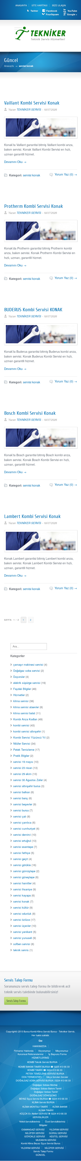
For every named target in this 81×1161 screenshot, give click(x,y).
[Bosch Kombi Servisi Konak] (40, 447)
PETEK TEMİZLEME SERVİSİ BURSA (45, 1073)
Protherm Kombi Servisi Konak (33, 206)
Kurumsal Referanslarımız (31, 1054)
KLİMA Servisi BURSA (43, 1102)
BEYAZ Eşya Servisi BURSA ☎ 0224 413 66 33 (43, 1098)
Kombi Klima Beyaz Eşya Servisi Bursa (40, 1143)
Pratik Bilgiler (21, 756)
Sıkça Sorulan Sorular (57, 1076)
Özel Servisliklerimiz (55, 1121)
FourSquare (52, 14)
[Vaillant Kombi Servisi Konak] (40, 137)
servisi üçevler (22, 926)
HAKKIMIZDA (39, 1046)
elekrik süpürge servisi (26, 683)
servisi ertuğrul (22, 841)
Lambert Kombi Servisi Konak (32, 516)
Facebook (51, 10)
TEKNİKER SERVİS (29, 109)
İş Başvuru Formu (57, 1054)
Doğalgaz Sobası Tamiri (46, 1091)
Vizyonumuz (44, 1050)
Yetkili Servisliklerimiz (29, 1121)
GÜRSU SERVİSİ (58, 1133)
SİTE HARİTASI (39, 5)
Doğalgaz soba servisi (26, 671)
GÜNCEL (40, 1154)
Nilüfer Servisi (21, 743)
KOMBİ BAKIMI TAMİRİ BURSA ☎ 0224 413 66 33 (44, 1066)
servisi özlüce (21, 920)
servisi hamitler (22, 883)
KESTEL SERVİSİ (59, 1136)
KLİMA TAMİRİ (46, 1110)
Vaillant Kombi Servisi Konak (31, 103)
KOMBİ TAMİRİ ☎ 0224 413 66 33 (44, 1070)
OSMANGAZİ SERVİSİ (32, 1129)
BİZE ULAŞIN (59, 5)
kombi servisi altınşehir (27, 731)
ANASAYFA (21, 5)
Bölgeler (43, 1125)
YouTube (72, 10)
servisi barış (20, 798)
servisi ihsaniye (22, 889)
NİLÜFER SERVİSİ (34, 1133)
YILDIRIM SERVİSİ (58, 1129)
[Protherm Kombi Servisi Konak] (40, 240)
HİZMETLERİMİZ (40, 1057)
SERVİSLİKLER (40, 1117)
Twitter (34, 10)
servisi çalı (19, 816)
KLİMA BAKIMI (60, 1106)
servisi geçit (20, 859)
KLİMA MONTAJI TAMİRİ (35, 1106)
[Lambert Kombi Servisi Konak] (40, 550)
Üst (40, 1040)
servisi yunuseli (22, 938)
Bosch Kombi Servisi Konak (30, 413)
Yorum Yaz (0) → (66, 174)
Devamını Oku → (15, 162)
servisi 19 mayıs (23, 762)
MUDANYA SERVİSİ (46, 1140)
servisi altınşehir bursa (26, 786)
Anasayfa (9, 66)
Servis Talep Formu (16, 1000)
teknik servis (21, 950)
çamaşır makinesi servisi (28, 664)
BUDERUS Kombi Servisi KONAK (33, 310)
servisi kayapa (22, 895)
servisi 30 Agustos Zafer (28, 780)
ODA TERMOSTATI (32, 1076)
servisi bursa (21, 810)
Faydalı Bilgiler (22, 689)
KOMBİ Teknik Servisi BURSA (42, 1062)
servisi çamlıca (22, 822)
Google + (72, 14)
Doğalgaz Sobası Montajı (45, 1084)
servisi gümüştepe (24, 871)
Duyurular (19, 677)
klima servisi (20, 701)
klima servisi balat (24, 713)
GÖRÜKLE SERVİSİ (34, 1136)
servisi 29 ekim (22, 774)
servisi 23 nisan (22, 768)
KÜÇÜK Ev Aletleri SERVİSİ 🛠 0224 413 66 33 (43, 1113)
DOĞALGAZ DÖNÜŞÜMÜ (43, 1095)
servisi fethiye (21, 853)
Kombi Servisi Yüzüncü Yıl (29, 737)
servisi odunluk (22, 914)
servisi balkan (21, 792)
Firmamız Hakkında (23, 1050)
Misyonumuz (61, 1050)
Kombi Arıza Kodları (25, 719)
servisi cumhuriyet (24, 828)
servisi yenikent (22, 932)
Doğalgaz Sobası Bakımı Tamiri (46, 1088)
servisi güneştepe (23, 877)
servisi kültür (21, 907)
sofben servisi (21, 944)
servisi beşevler (22, 804)
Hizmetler (19, 695)
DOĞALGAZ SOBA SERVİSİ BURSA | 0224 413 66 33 (43, 1080)
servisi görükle (22, 865)
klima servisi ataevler (26, 707)
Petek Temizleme (23, 750)
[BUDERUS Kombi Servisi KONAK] (40, 343)
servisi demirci (22, 835)
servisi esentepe (23, 847)
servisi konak (31, 175)
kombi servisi (21, 725)
